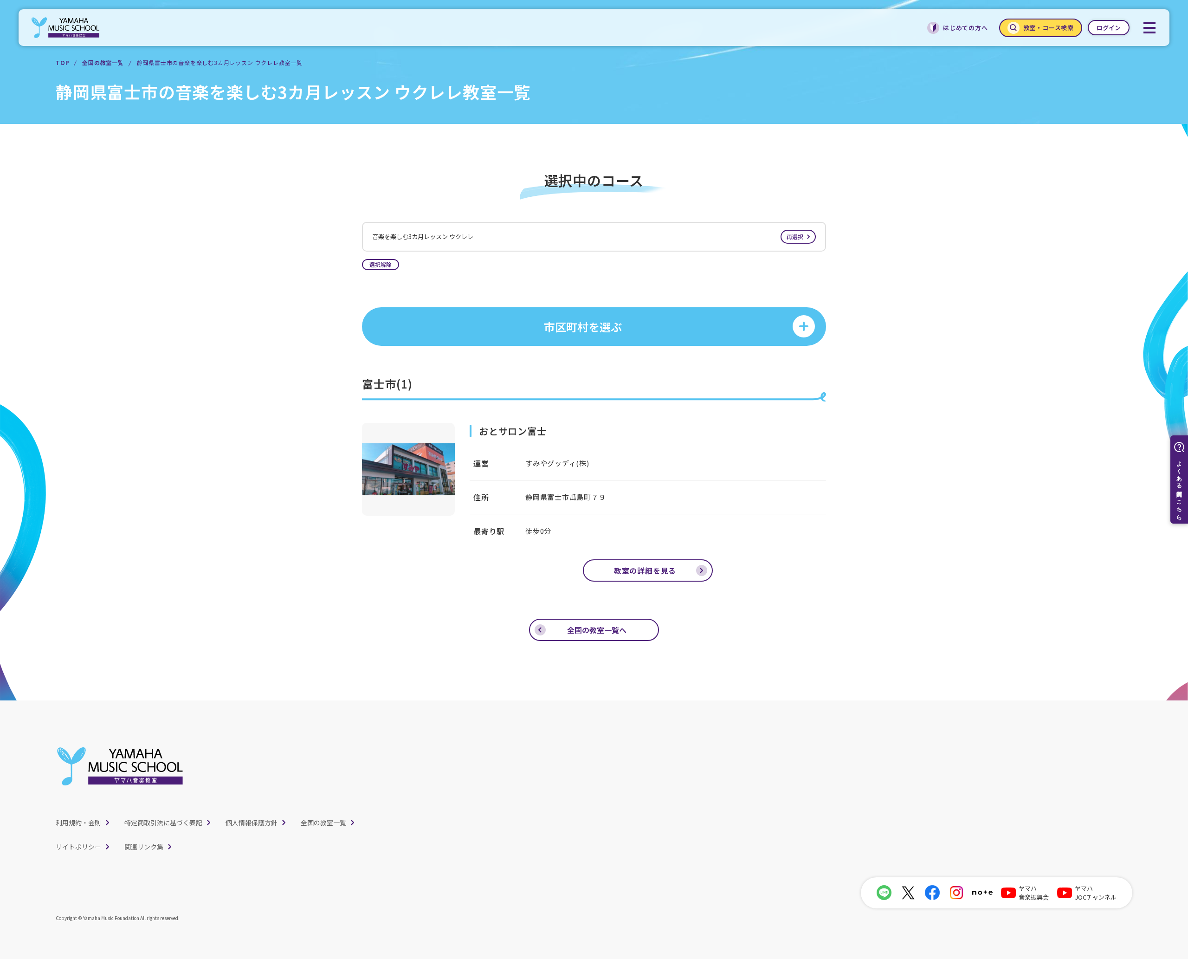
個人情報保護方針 (252, 822)
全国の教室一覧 (103, 62)
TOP (62, 62)
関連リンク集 (143, 846)
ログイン (1109, 27)
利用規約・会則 (78, 822)
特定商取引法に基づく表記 (163, 822)
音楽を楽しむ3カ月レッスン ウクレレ (587, 236)
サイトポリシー (78, 846)
